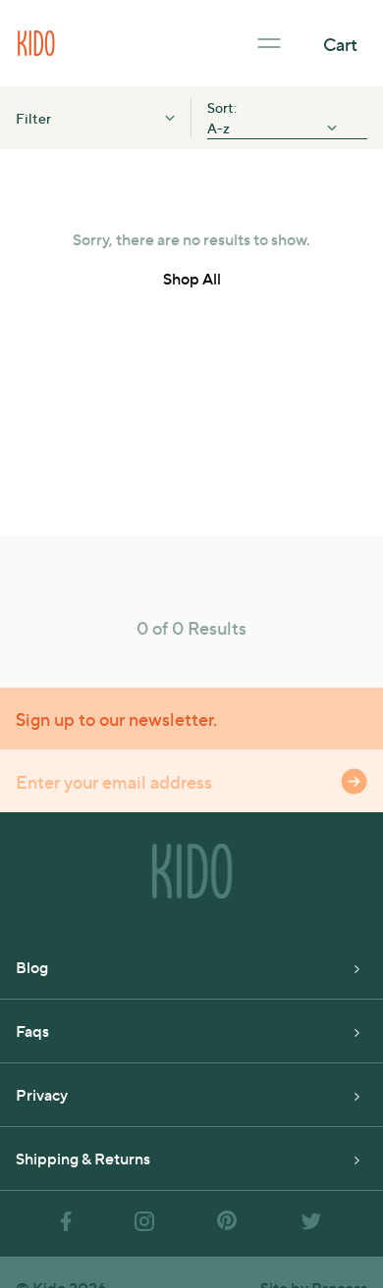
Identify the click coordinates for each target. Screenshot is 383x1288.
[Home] (36, 40)
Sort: (223, 107)
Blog (32, 966)
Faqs (32, 1030)
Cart (340, 43)
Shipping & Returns (83, 1158)
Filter (33, 118)
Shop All (192, 278)
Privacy (42, 1094)
